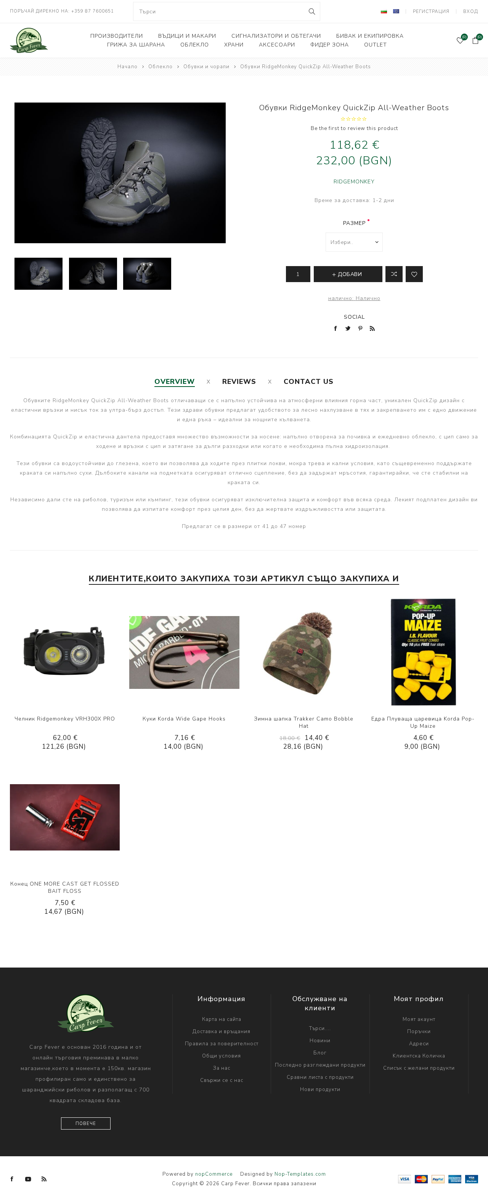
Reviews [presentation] (239, 381)
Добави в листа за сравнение (394, 274)
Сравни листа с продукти (320, 1077)
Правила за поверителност (221, 1043)
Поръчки (419, 1031)
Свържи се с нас (221, 1080)
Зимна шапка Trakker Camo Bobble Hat (303, 722)
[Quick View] (41, 652)
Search (311, 11)
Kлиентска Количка (419, 1056)
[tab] (175, 381)
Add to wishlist (414, 274)
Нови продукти (320, 1089)
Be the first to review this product (354, 128)
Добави (88, 652)
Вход (470, 11)
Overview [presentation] (174, 381)
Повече (85, 1124)
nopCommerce (214, 1174)
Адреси (419, 1043)
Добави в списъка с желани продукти (72, 652)
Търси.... (320, 1028)
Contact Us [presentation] (309, 381)
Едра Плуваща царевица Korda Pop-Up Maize (423, 722)
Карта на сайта (221, 1019)
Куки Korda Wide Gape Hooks (184, 718)
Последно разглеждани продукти (320, 1065)
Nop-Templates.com (300, 1174)
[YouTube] (28, 1179)
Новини (320, 1040)
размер (354, 223)
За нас (221, 1068)
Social (354, 317)
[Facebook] (12, 1179)
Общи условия (221, 1056)
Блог (320, 1053)
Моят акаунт (419, 1019)
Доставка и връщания (221, 1031)
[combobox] (227, 11)
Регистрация (431, 11)
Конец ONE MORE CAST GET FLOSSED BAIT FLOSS (64, 887)
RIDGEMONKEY (354, 181)
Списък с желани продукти (419, 1068)
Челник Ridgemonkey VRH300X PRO (64, 718)
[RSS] (44, 1179)
